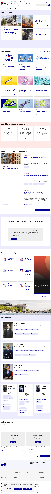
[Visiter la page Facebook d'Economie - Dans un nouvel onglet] (36, 466)
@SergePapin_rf (18, 354)
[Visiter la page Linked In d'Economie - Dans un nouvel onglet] (33, 466)
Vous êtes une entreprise (17, 474)
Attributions (26, 329)
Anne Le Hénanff (23, 408)
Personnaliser (8, 488)
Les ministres (23, 8)
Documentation (41, 475)
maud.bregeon (40, 408)
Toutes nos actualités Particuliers (27, 209)
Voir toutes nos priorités (45, 51)
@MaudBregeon (40, 410)
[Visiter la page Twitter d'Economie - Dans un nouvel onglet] (31, 466)
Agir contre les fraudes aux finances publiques (25, 112)
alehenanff (22, 412)
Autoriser (13, 442)
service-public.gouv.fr (35, 484)
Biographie (37, 329)
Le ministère (3, 475)
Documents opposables (29, 475)
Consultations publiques (42, 472)
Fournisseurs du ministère (42, 474)
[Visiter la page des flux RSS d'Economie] (44, 466)
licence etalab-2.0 (34, 492)
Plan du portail (28, 474)
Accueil (2, 8)
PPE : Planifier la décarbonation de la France (8, 113)
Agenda (17, 329)
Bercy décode (17, 8)
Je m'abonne (13, 238)
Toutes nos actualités (44, 42)
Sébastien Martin (7, 404)
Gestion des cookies (35, 490)
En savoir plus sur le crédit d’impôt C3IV (41, 142)
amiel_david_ (25, 374)
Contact (27, 472)
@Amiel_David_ (18, 374)
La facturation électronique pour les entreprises (41, 68)
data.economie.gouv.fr (42, 477)
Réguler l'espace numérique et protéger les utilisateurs (25, 90)
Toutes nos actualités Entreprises (42, 209)
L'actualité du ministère (17, 475)
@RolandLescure (18, 333)
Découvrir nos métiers (45, 456)
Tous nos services (45, 296)
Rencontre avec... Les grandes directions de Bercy (29, 456)
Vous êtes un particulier (17, 472)
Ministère (29, 8)
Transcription (5, 450)
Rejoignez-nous (36, 8)
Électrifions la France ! (8, 66)
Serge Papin (26, 354)
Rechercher (49, 5)
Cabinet (32, 329)
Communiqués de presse (17, 477)
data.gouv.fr (36, 486)
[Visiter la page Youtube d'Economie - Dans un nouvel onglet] (42, 466)
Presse (48, 2)
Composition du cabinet (33, 350)
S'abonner (4, 465)
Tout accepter (27, 488)
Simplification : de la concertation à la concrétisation (24, 68)
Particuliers (7, 8)
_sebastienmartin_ (7, 406)
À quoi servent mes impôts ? (41, 291)
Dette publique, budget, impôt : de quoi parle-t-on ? (9, 90)
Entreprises (12, 8)
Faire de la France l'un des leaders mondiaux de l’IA (41, 113)
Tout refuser (18, 488)
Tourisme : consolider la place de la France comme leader (41, 90)
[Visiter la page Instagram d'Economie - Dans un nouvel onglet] (39, 466)
